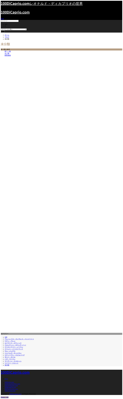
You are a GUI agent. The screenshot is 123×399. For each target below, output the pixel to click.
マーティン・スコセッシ (13, 361)
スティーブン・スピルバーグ (15, 355)
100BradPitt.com (10, 387)
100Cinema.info (10, 391)
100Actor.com (9, 382)
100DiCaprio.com (15, 11)
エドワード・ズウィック (13, 343)
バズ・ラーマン (10, 359)
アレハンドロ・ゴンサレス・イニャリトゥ (19, 339)
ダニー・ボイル (10, 357)
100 (6, 337)
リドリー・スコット (11, 363)
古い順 (7, 53)
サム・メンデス (10, 351)
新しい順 (8, 51)
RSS (6, 379)
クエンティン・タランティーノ (15, 345)
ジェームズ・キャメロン (13, 353)
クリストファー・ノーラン (14, 347)
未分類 (7, 365)
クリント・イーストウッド (14, 349)
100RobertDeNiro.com (12, 384)
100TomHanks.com (11, 385)
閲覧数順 (8, 55)
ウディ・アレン (10, 341)
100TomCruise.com (11, 389)
